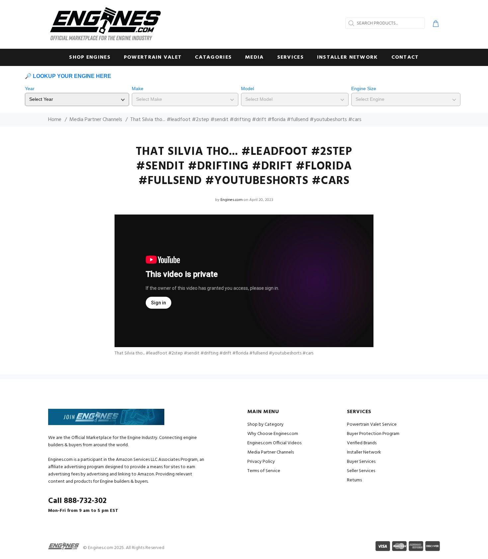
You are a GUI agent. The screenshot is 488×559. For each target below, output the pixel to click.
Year (30, 88)
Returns (354, 480)
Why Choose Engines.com (272, 434)
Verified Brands (361, 443)
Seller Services (361, 471)
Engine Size (363, 88)
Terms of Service (263, 471)
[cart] (434, 24)
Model (247, 88)
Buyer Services (361, 462)
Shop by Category (265, 424)
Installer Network (364, 452)
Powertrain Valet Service (372, 424)
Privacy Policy (261, 462)
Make (137, 88)
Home (54, 119)
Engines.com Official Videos (274, 443)
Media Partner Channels (95, 119)
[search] (350, 23)
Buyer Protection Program (373, 434)
